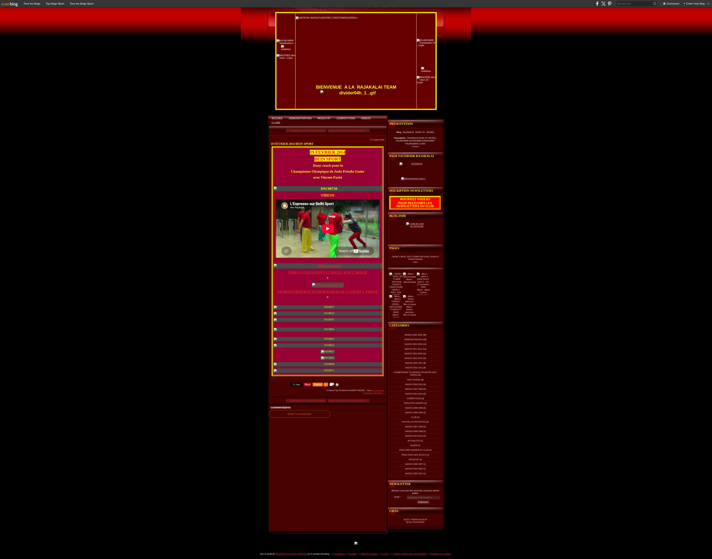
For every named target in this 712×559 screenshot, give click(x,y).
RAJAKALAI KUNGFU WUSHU (291, 554)
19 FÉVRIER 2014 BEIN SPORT (292, 143)
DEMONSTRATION (300, 118)
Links (415, 262)
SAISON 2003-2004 (413, 353)
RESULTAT (324, 118)
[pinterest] (609, 3)
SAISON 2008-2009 (414, 431)
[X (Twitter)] (603, 3)
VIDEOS (366, 118)
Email (396, 497)
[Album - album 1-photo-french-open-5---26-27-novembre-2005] (423, 287)
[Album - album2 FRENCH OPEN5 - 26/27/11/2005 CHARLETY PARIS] (395, 312)
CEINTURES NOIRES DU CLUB (413, 450)
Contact (415, 146)
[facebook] (597, 3)
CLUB (413, 417)
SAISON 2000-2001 (414, 384)
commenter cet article (373, 393)
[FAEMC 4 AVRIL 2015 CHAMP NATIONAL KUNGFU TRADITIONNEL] (396, 287)
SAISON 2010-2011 (414, 368)
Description (400, 138)
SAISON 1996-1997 (414, 464)
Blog (399, 132)
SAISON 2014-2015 (414, 394)
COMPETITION (346, 118)
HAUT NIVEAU (414, 380)
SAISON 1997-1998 (414, 427)
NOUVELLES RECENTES (414, 422)
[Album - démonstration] (409, 277)
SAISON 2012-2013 (413, 358)
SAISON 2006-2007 (414, 363)
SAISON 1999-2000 (414, 412)
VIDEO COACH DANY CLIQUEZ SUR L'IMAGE (327, 272)
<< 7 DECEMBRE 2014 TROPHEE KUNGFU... (306, 131)
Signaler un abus (369, 554)
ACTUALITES (414, 441)
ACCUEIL (277, 118)
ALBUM (413, 445)
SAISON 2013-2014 (414, 436)
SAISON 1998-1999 (414, 408)
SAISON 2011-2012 (413, 349)
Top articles (339, 554)
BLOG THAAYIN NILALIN (415, 519)
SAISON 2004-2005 (413, 344)
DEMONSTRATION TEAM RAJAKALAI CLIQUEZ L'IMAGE (328, 292)
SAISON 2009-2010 (414, 473)
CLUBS (276, 122)
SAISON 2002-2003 (414, 469)
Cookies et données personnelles (410, 554)
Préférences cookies (441, 554)
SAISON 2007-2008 (414, 389)
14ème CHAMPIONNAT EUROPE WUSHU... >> (348, 131)
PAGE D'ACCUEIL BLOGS (414, 455)
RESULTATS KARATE (414, 403)
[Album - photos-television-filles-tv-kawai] (409, 304)
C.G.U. (385, 554)
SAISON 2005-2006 (413, 335)
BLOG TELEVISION (415, 522)
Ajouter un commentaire (299, 414)
